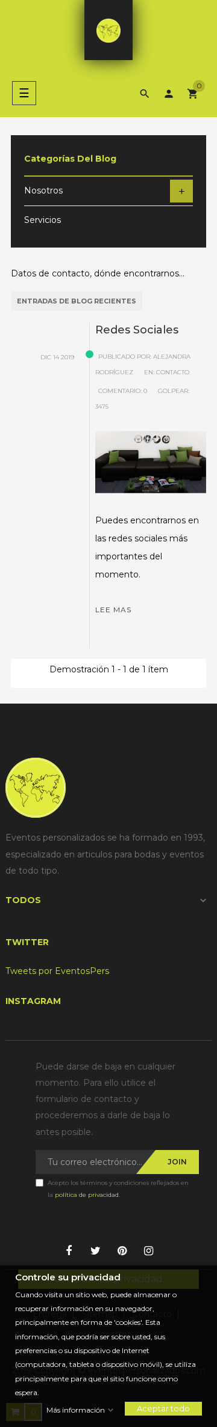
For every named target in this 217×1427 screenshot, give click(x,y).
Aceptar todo (163, 1408)
